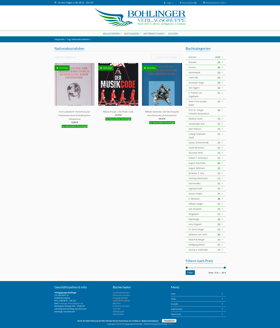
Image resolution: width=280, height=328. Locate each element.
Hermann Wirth (196, 152)
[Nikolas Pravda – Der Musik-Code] (118, 84)
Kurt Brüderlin (195, 209)
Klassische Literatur (121, 295)
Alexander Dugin (196, 82)
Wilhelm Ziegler (196, 203)
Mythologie (194, 219)
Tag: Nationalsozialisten (78, 39)
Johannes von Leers (198, 234)
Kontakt (174, 304)
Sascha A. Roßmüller (198, 249)
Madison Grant (196, 118)
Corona (192, 67)
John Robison (195, 128)
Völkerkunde (118, 311)
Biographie (194, 214)
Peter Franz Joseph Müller (197, 103)
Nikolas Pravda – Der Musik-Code (118, 111)
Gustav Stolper (195, 193)
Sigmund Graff (195, 188)
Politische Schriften (121, 306)
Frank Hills (193, 77)
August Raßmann (197, 168)
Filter (190, 272)
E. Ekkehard (194, 198)
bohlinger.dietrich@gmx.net (71, 303)
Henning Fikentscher (198, 178)
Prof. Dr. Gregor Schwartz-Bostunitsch (199, 112)
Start (173, 293)
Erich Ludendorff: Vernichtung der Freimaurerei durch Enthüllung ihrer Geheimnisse (74, 115)
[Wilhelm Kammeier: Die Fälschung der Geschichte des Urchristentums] (162, 84)
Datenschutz (176, 309)
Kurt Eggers (194, 87)
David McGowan (196, 147)
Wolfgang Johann (197, 244)
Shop (173, 299)
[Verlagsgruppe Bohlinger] (140, 17)
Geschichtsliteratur (121, 292)
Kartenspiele (194, 72)
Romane (193, 62)
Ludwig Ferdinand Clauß (197, 136)
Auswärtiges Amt (197, 123)
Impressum (176, 314)
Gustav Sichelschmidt (199, 142)
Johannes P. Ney (196, 173)
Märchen (117, 303)
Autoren (192, 57)
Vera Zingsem (195, 224)
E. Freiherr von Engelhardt (195, 94)
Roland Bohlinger (197, 239)
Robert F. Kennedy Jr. (198, 157)
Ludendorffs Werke (121, 300)
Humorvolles (195, 183)
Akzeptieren (169, 320)
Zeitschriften (118, 314)
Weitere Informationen (150, 321)
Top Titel (116, 308)
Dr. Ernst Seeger (196, 229)
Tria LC (170, 324)
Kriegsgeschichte (120, 298)
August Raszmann (197, 163)
